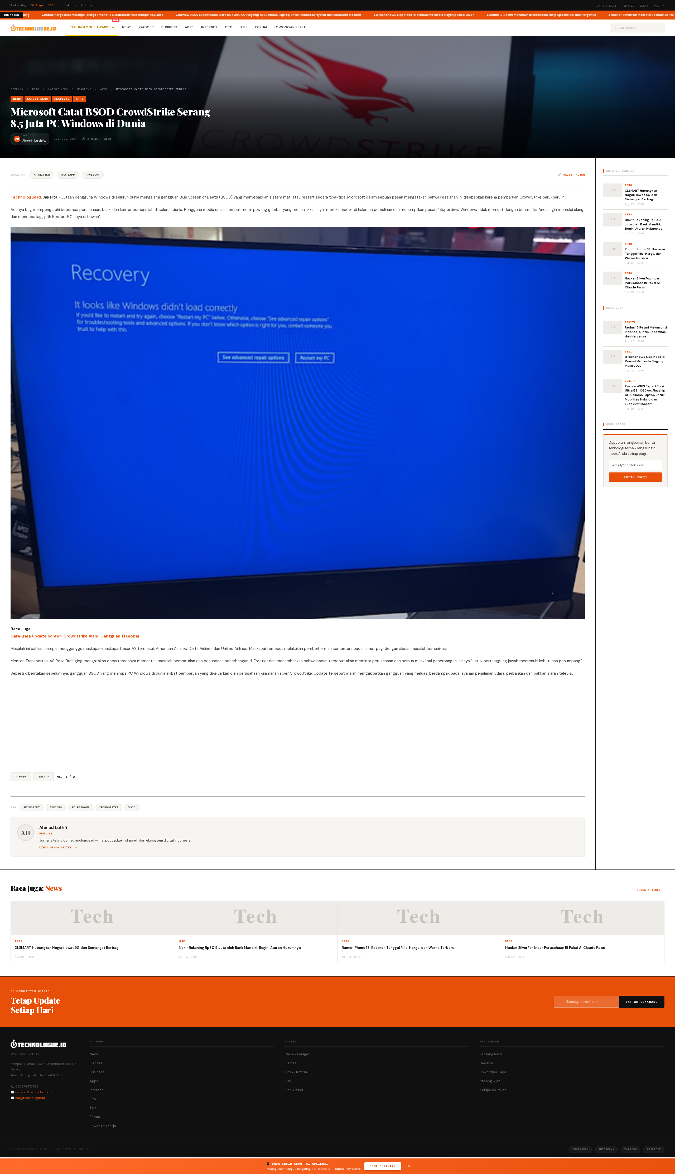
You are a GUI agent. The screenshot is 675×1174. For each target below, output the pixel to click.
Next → (43, 777)
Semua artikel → (650, 890)
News (127, 27)
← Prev (21, 777)
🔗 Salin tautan (571, 175)
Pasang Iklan (490, 1081)
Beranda (17, 89)
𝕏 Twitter (41, 175)
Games (290, 1063)
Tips (244, 27)
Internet (209, 27)
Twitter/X (606, 1149)
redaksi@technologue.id (33, 1092)
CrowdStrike (109, 807)
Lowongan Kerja (290, 27)
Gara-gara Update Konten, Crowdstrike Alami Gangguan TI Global (75, 636)
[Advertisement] (297, 722)
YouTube (630, 1149)
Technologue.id (26, 197)
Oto (229, 27)
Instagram (580, 1149)
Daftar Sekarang (642, 1002)
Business (169, 27)
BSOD (131, 807)
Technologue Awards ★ (92, 27)
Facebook (93, 175)
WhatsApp (68, 175)
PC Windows (80, 807)
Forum (261, 27)
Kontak (659, 6)
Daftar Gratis (636, 477)
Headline (84, 89)
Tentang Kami (605, 6)
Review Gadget (297, 1054)
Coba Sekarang (383, 1166)
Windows (56, 807)
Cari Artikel (294, 1090)
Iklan (643, 6)
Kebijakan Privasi (493, 1090)
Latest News (58, 89)
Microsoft (32, 807)
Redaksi (628, 6)
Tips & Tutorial (296, 1072)
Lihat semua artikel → (58, 847)
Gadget (146, 27)
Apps (189, 27)
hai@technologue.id (30, 1098)
